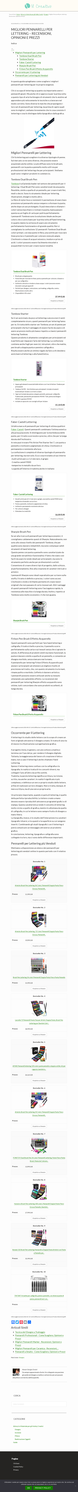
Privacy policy (43, 1488)
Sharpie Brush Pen (27, 65)
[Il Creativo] (39, 5)
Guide (15, 1442)
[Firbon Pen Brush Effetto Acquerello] (39, 703)
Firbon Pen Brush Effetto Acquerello (36, 69)
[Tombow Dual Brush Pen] (39, 260)
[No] (75, 1486)
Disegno (21, 1357)
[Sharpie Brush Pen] (39, 609)
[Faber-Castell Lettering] (39, 483)
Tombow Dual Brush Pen (30, 56)
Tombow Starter (26, 59)
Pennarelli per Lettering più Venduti (31, 75)
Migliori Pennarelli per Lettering (30, 52)
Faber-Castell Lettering (30, 62)
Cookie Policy (18, 1467)
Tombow (15, 183)
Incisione (18, 1433)
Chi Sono (16, 1463)
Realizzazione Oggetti (22, 1439)
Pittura (17, 1436)
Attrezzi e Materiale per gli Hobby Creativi (28, 1426)
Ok (28, 1488)
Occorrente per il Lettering (27, 72)
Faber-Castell (17, 429)
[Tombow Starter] (39, 368)
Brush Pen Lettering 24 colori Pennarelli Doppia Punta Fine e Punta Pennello (39, 977)
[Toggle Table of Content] (12, 49)
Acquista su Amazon (57, 301)
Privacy (16, 1470)
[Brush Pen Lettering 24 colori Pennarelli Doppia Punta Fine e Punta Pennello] (39, 959)
